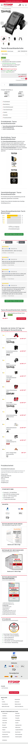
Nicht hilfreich (11, 252)
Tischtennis (4, 720)
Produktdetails (6, 101)
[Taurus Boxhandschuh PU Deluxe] (16, 335)
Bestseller (5, 115)
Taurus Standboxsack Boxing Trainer (16, 313)
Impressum (17, 701)
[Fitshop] (8, 5)
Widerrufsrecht (18, 704)
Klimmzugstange (18, 734)
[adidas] (10, 419)
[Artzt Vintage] (10, 456)
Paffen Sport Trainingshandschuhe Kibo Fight (11, 378)
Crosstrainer (4, 713)
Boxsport (4, 725)
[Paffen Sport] (10, 381)
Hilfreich (5, 252)
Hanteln (16, 722)
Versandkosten (5, 704)
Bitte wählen (4, 54)
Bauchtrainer (18, 732)
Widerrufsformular (5, 706)
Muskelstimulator (5, 736)
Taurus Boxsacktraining (6, 8)
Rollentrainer (17, 727)
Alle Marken (4, 740)
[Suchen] (23, 5)
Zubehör (5, 112)
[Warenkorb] (26, 5)
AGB (3, 699)
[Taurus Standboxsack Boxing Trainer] (4, 314)
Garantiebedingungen (8, 107)
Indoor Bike (4, 722)
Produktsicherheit (7, 117)
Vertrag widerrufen (14, 692)
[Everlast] (10, 355)
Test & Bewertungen (7, 109)
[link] (7, 509)
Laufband (4, 715)
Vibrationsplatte (18, 736)
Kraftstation (4, 718)
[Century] (10, 394)
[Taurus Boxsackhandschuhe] (16, 360)
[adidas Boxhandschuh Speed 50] (16, 424)
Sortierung (8, 242)
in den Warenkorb (18, 84)
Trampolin (17, 718)
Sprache (21, 242)
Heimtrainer (4, 727)
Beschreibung (6, 104)
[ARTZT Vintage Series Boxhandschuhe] (16, 449)
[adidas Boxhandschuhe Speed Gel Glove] (16, 411)
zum (5, 688)
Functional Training (6, 732)
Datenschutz (17, 699)
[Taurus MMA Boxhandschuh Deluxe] (16, 399)
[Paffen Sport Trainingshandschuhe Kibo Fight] (16, 372)
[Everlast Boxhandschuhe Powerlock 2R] (16, 347)
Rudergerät (17, 715)
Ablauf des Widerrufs (19, 706)
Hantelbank (17, 720)
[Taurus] (6, 11)
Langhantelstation (19, 729)
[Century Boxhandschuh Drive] (16, 386)
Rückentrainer (5, 734)
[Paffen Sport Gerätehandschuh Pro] (16, 436)
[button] (3, 38)
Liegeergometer (18, 725)
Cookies (3, 701)
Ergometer (17, 713)
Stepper (3, 729)
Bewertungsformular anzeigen (14, 234)
